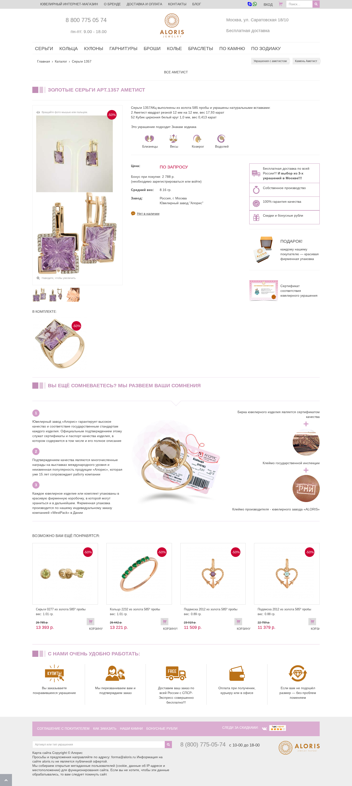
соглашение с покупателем (63, 728)
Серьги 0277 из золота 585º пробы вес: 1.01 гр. (60, 611)
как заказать (104, 728)
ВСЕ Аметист (176, 72)
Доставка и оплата (144, 4)
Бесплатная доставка (248, 30)
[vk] (264, 728)
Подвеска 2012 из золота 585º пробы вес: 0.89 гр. (210, 611)
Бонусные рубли (161, 728)
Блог (196, 4)
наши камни (131, 728)
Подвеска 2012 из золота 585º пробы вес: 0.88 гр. (284, 611)
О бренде (112, 4)
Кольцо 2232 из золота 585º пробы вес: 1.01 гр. (135, 611)
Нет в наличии (148, 213)
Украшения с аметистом (270, 61)
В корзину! (165, 622)
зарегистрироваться (168, 181)
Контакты (177, 4)
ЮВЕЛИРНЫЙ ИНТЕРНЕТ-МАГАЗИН (69, 4)
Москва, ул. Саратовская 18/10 (257, 19)
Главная (43, 61)
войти (196, 181)
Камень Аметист (306, 61)
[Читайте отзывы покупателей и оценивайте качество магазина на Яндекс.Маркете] (277, 727)
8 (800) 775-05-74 (203, 744)
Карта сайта (41, 753)
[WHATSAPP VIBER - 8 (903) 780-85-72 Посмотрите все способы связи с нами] (252, 4)
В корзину (91, 622)
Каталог (61, 61)
